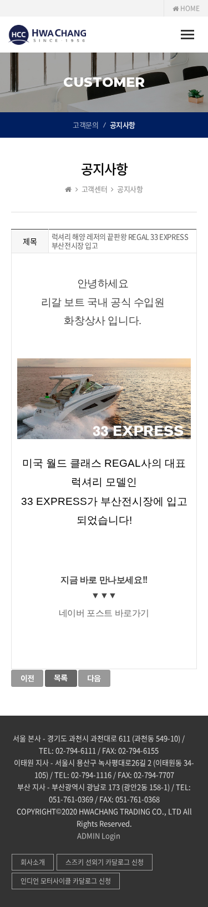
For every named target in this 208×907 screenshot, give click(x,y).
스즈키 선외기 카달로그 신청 (104, 862)
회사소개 (33, 862)
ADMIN (88, 835)
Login (111, 835)
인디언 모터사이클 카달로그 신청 (66, 881)
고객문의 (85, 124)
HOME (189, 8)
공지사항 (122, 124)
